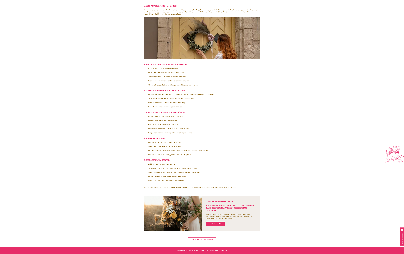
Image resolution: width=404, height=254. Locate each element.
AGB (204, 250)
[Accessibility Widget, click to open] (4, 249)
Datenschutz (195, 250)
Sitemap (223, 250)
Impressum (182, 250)
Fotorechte (212, 250)
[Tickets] (402, 236)
